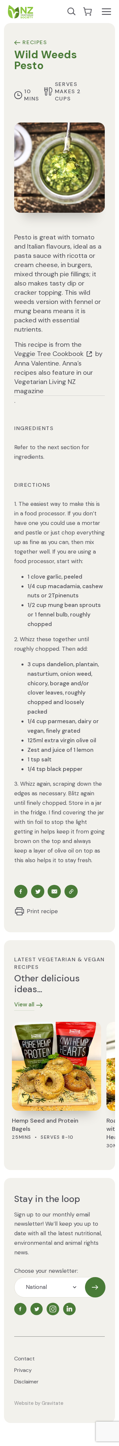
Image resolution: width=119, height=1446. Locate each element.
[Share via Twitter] (38, 891)
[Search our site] (71, 11)
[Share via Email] (54, 891)
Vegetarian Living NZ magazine (45, 386)
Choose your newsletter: (46, 1270)
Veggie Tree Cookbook (49, 353)
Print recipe (42, 911)
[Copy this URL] (71, 891)
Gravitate (52, 1403)
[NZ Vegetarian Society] (20, 11)
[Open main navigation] (106, 11)
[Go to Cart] (88, 11)
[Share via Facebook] (21, 891)
